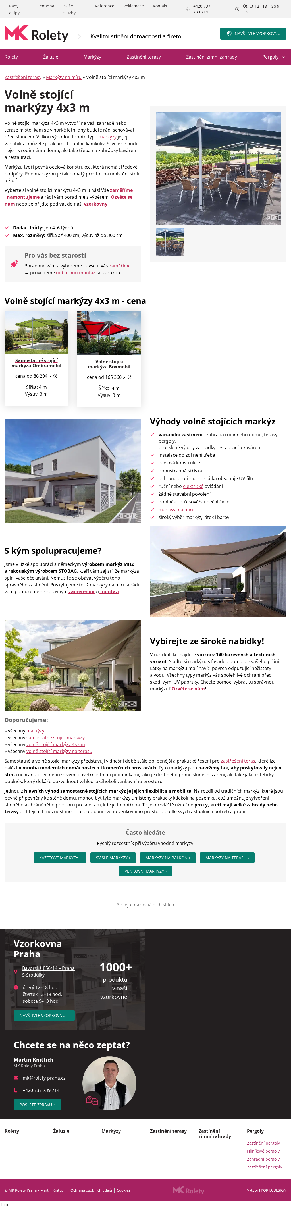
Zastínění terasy (144, 57)
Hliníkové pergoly (263, 1151)
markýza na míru (177, 510)
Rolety (11, 57)
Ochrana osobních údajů (91, 1190)
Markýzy (92, 57)
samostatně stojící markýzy (55, 737)
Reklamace (133, 6)
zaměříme (120, 266)
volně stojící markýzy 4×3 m (55, 744)
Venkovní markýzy (144, 871)
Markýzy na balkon (167, 857)
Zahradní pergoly (263, 1159)
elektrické (193, 486)
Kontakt (160, 6)
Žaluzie (50, 57)
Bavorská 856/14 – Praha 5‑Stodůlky (48, 971)
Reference (104, 6)
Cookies (123, 1190)
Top (4, 1204)
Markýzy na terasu (225, 857)
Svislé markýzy (112, 857)
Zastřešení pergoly (264, 1167)
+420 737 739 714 (201, 8)
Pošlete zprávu (37, 1104)
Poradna (46, 6)
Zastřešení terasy (23, 77)
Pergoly (270, 57)
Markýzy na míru (64, 77)
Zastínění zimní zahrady (211, 57)
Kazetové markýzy (58, 857)
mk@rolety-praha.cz (44, 1078)
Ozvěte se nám (188, 689)
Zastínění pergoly (263, 1143)
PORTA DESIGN (273, 1190)
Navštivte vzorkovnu (257, 33)
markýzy (108, 137)
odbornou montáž (75, 272)
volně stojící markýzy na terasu (59, 751)
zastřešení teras (238, 761)
